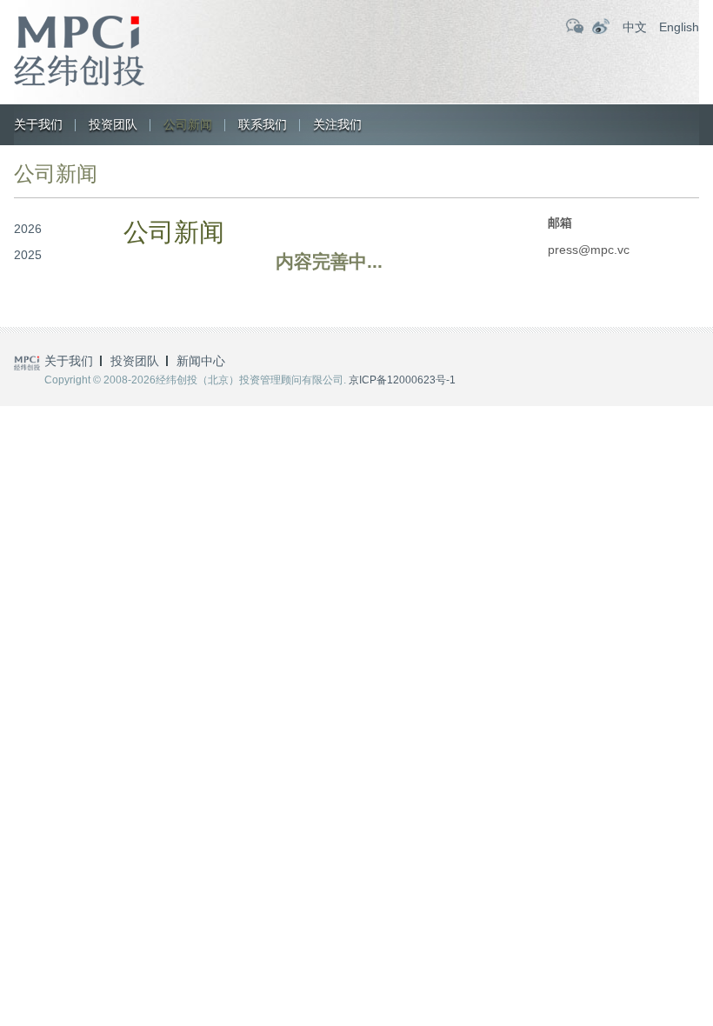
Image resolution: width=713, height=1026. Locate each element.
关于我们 (38, 124)
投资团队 (113, 124)
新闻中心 (201, 361)
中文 (635, 27)
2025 (28, 255)
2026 (28, 229)
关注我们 (337, 124)
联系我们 (262, 124)
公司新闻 (187, 124)
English (679, 27)
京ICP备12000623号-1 (402, 380)
